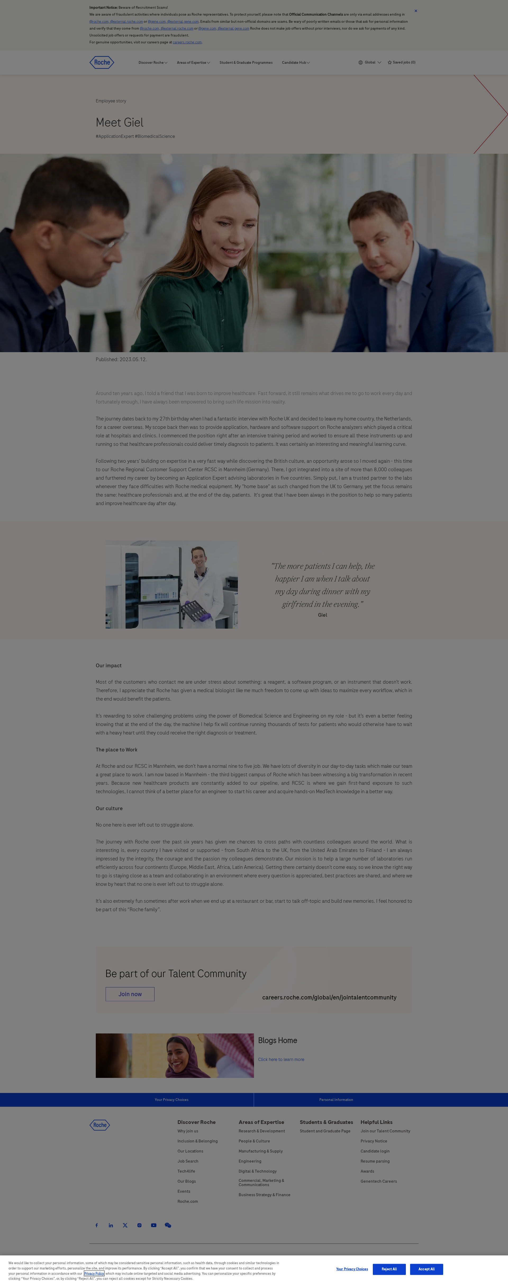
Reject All (389, 1269)
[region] (254, 1269)
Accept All (427, 1269)
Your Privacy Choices (352, 1269)
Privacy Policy (94, 1273)
